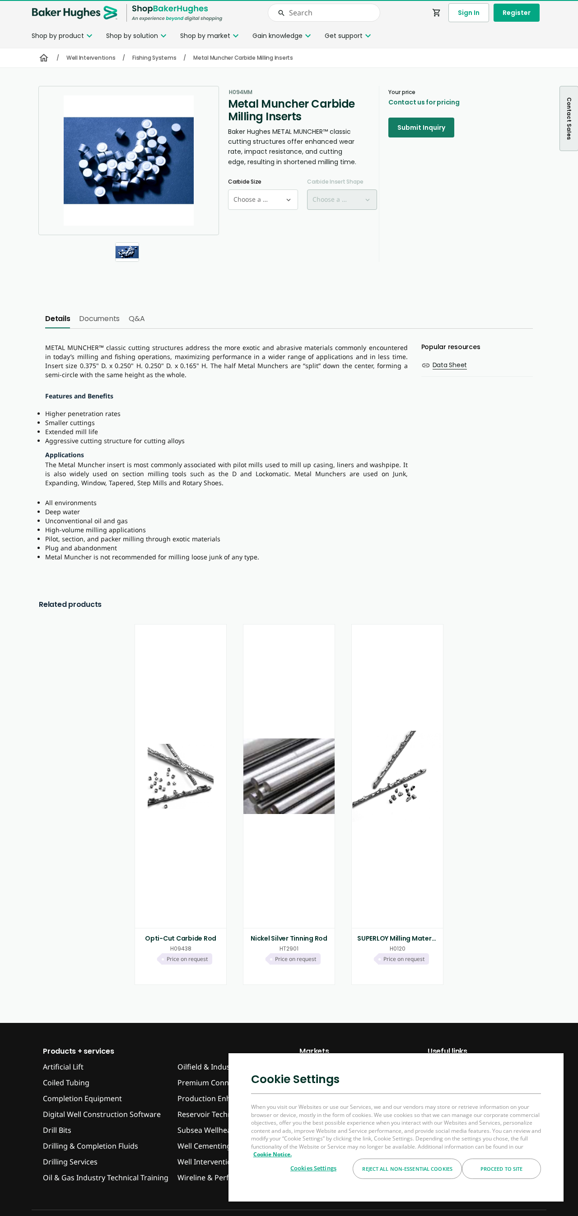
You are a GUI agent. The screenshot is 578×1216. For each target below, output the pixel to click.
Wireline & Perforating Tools (225, 1178)
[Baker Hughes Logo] (74, 12)
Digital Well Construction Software (102, 1114)
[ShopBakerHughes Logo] (177, 13)
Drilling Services (70, 1162)
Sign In (469, 12)
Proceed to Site (501, 1168)
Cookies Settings (313, 1168)
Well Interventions (91, 58)
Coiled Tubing (66, 1083)
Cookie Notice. (272, 1154)
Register (517, 12)
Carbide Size (244, 181)
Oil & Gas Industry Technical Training (105, 1178)
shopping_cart (436, 12)
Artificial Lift (63, 1067)
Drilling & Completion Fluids (90, 1146)
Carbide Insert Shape (335, 181)
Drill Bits (57, 1130)
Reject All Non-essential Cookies (407, 1168)
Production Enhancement (221, 1098)
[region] (396, 1127)
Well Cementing (204, 1146)
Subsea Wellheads (208, 1130)
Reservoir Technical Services (225, 1114)
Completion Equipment (82, 1098)
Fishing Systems (154, 58)
